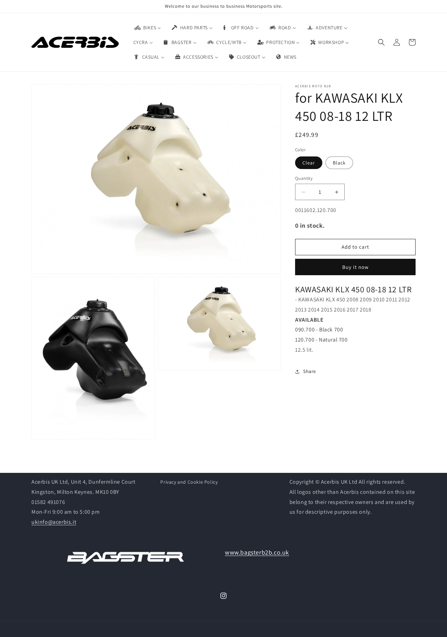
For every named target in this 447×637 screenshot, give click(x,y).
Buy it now (355, 267)
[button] (381, 42)
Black (339, 163)
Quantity (304, 178)
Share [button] (309, 371)
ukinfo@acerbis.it (53, 522)
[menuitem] (147, 27)
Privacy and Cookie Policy (189, 482)
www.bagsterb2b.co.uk (257, 552)
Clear (308, 163)
